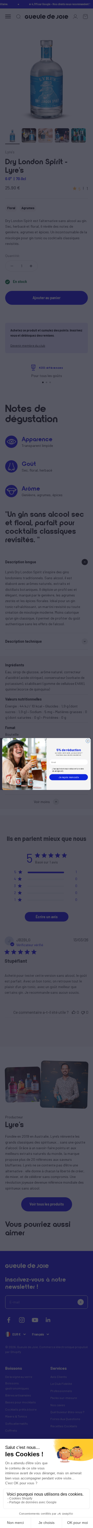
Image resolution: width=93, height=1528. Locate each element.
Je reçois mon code (69, 777)
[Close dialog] (88, 741)
